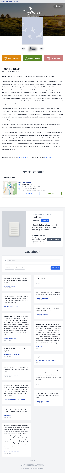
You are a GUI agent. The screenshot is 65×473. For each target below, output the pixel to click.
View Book (36, 220)
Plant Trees (51, 193)
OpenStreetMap (34, 468)
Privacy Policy (28, 465)
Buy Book (45, 220)
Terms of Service (37, 465)
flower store (47, 157)
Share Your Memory (53, 239)
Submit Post (55, 268)
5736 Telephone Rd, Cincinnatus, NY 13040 (34, 190)
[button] (10, 186)
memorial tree (22, 157)
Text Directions (28, 193)
